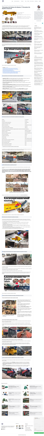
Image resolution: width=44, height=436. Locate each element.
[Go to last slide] (3, 15)
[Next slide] (15, 15)
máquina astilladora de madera (25, 306)
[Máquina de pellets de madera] (19, 426)
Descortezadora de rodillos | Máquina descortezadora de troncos (37, 28)
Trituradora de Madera (6, 5)
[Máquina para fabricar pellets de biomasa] (17, 426)
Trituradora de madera (36, 30)
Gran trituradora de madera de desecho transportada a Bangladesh (38, 47)
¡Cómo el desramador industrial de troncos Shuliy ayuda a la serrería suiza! (38, 66)
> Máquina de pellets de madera (28, 430)
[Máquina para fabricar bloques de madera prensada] (17, 428)
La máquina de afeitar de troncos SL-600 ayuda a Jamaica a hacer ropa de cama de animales (38, 81)
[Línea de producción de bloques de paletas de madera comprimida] (22, 428)
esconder (7, 67)
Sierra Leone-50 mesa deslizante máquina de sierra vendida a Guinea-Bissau (38, 72)
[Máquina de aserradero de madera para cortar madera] (22, 426)
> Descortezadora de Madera (28, 429)
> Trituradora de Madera (27, 428)
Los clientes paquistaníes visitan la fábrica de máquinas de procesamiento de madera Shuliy (38, 84)
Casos (35, 43)
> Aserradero (26, 424)
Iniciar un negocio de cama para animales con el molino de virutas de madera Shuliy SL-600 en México (38, 63)
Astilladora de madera (36, 35)
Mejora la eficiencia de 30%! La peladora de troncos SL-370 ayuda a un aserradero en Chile (38, 69)
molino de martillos (21, 88)
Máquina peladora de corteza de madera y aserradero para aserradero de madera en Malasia (38, 78)
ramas (6, 171)
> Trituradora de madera (27, 427)
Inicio (2, 5)
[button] (6, 22)
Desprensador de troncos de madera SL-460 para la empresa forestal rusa (38, 60)
